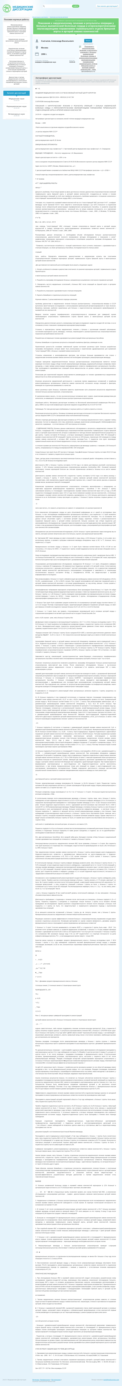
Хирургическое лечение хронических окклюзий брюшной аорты (17, 40)
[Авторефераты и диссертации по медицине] (18, 8)
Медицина (35, 1380)
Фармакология (45, 1380)
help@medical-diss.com (111, 1380)
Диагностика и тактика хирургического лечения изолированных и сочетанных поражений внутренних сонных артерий (16, 80)
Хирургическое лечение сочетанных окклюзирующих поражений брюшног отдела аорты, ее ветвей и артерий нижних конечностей (16, 52)
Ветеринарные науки (16, 114)
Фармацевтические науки (16, 106)
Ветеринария (56, 1380)
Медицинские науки (16, 99)
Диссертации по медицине (40, 17)
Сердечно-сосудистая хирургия (59, 17)
